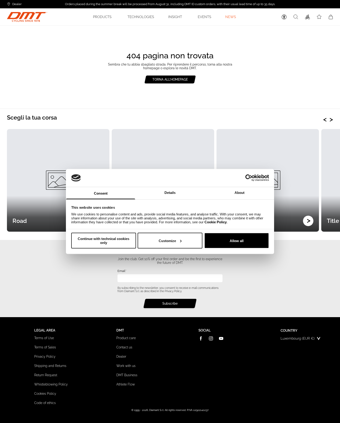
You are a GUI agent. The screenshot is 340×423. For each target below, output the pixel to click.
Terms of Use (44, 338)
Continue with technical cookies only (103, 241)
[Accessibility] (284, 17)
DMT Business (126, 375)
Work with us (126, 366)
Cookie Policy (215, 222)
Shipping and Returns (50, 366)
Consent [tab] (101, 193)
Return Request (45, 375)
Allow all (237, 241)
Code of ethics (45, 403)
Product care (126, 338)
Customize (167, 241)
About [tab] (239, 192)
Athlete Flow (125, 384)
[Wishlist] (319, 17)
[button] (103, 17)
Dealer (121, 356)
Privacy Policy (173, 291)
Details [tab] (170, 192)
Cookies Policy (45, 393)
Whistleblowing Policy (51, 384)
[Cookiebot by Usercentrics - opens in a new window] (249, 177)
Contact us (124, 347)
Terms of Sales (45, 347)
